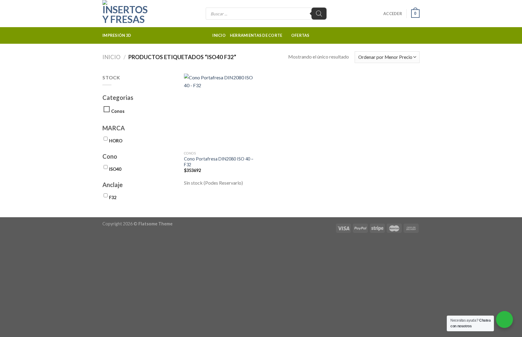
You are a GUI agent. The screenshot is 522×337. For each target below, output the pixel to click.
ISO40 (115, 169)
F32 (112, 197)
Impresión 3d (116, 35)
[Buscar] (319, 14)
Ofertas (300, 35)
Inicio (219, 35)
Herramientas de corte (256, 35)
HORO (115, 140)
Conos (117, 111)
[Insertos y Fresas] (132, 13)
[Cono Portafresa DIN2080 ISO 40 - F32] (221, 111)
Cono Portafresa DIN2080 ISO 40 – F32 (218, 161)
